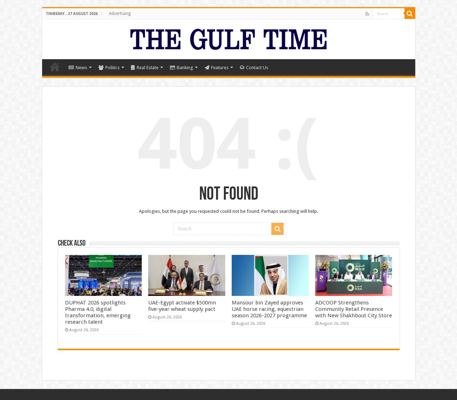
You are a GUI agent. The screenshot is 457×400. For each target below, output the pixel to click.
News (81, 67)
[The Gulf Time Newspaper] (228, 37)
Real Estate (148, 67)
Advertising (120, 13)
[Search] (410, 13)
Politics (112, 67)
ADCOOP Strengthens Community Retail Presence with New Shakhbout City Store (353, 309)
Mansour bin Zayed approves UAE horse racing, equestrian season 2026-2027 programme (269, 309)
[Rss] (367, 14)
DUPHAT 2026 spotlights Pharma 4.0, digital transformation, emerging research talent (98, 312)
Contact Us (257, 67)
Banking (185, 67)
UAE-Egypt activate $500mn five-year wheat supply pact (182, 305)
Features (219, 67)
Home (55, 66)
